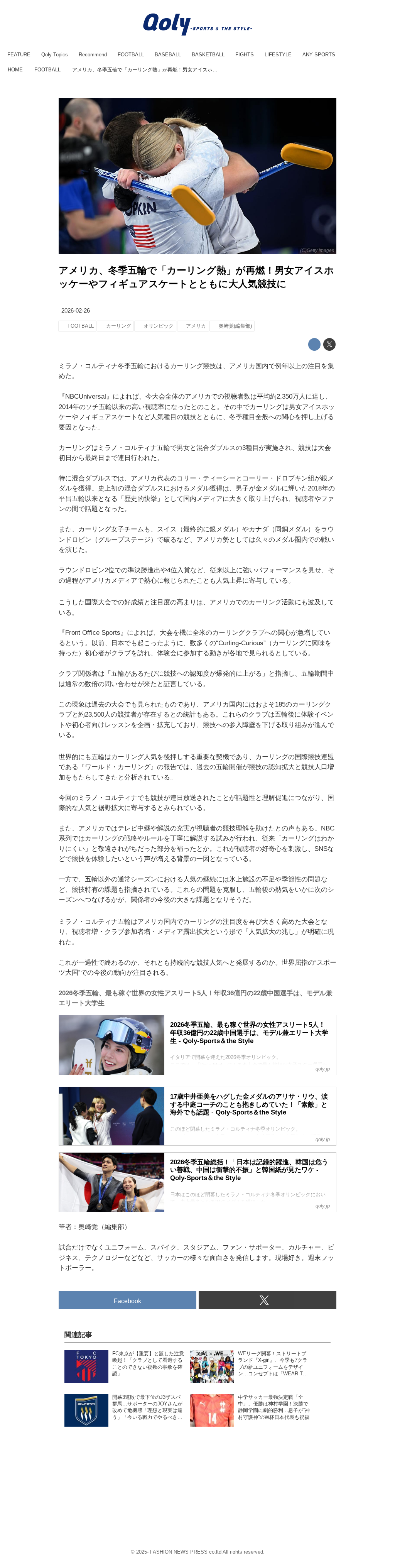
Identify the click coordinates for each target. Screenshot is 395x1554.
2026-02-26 (75, 311)
